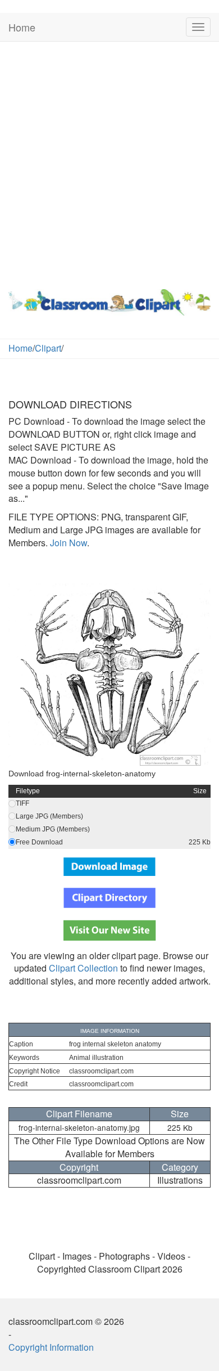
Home (21, 27)
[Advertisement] (109, 162)
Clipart (48, 347)
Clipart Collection (83, 967)
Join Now (67, 542)
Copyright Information (51, 1347)
